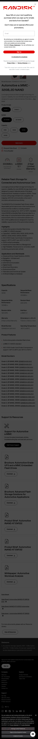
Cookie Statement (25, 725)
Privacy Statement (14, 725)
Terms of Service (22, 63)
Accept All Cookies (18, 736)
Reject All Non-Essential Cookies (18, 732)
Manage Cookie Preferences (18, 728)
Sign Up (19, 52)
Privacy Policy (11, 63)
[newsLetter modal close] (35, 4)
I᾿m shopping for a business (19, 57)
